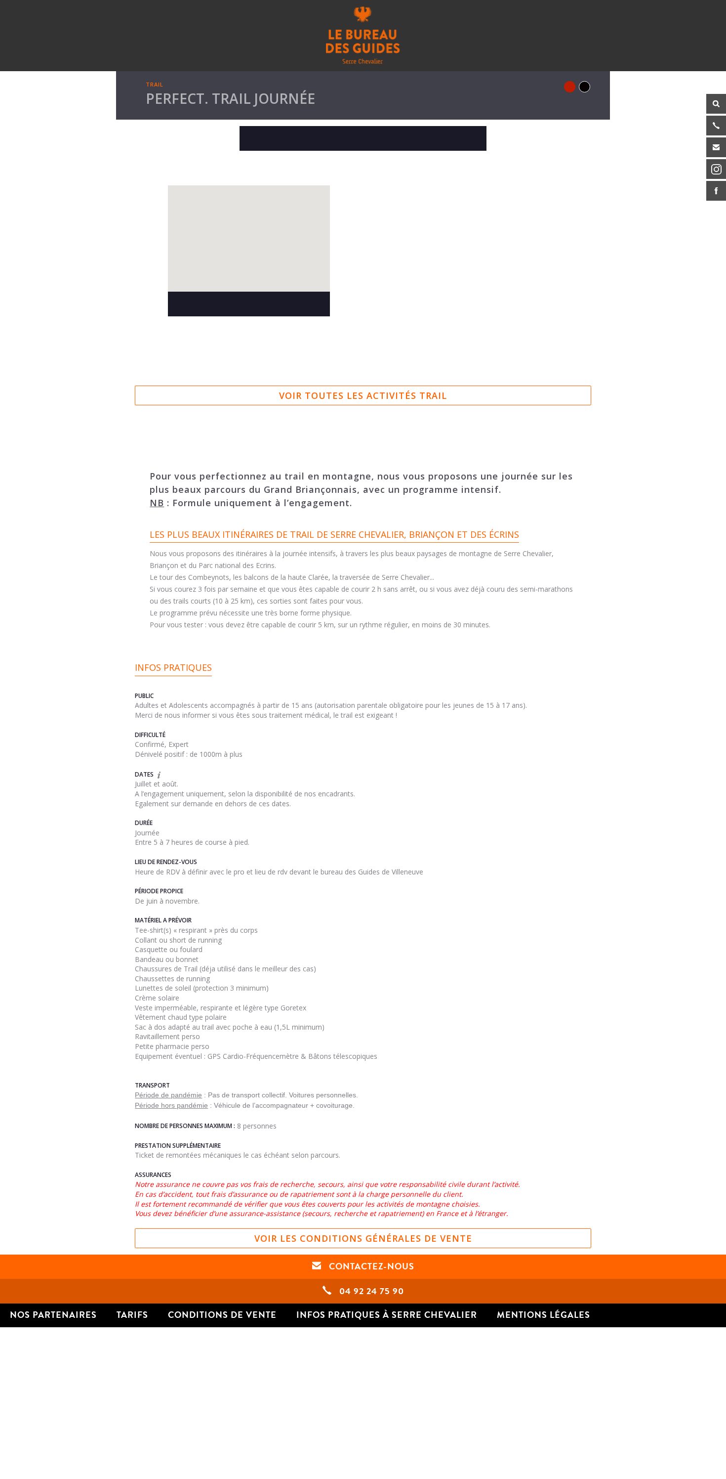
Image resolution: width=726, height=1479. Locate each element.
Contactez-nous (370, 1266)
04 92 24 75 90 (370, 1291)
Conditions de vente (222, 1314)
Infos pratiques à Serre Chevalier (386, 1314)
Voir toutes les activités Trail (363, 395)
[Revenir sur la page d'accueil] (363, 35)
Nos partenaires (53, 1314)
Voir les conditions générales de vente (363, 1238)
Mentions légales (543, 1314)
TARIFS (132, 1314)
